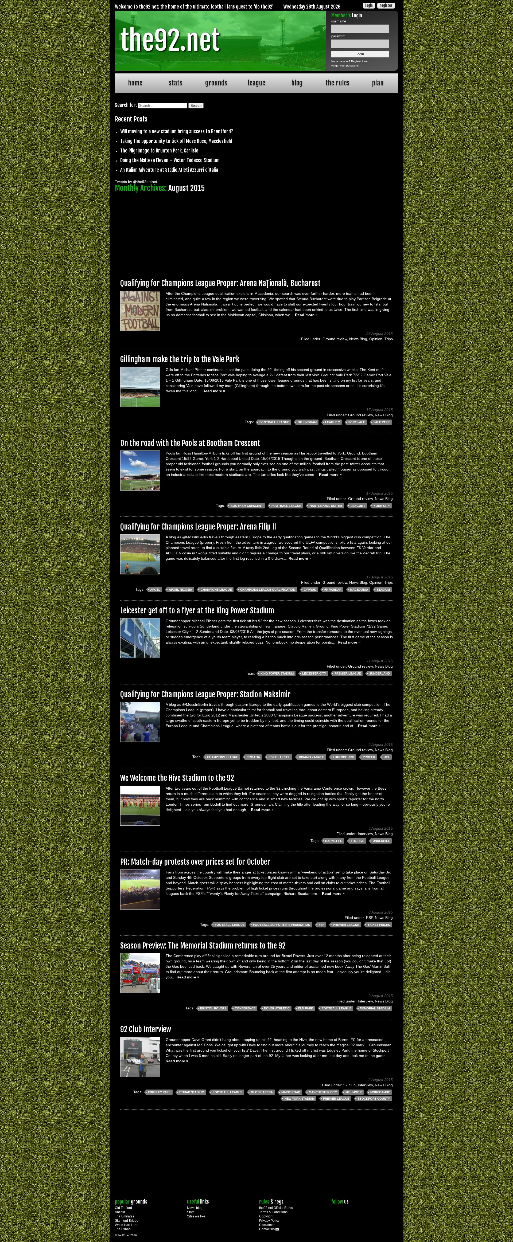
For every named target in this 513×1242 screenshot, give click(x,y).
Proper (369, 757)
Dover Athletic (277, 1008)
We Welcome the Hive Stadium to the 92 (177, 778)
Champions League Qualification (267, 589)
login (369, 5)
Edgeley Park (159, 1092)
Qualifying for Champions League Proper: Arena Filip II (198, 526)
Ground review (334, 339)
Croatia (253, 757)
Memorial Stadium (375, 1008)
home (135, 83)
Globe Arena (262, 1092)
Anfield (120, 1212)
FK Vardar (332, 589)
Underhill (381, 841)
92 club (349, 1085)
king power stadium (277, 673)
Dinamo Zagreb (311, 757)
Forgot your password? (345, 65)
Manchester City (323, 1092)
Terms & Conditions (273, 1212)
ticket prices (379, 924)
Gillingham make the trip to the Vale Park (179, 359)
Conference (245, 1008)
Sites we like (196, 1216)
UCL (387, 757)
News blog (195, 1208)
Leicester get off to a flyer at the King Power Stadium (197, 610)
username (338, 21)
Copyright (266, 1216)
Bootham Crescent (247, 505)
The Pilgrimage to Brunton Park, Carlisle (159, 151)
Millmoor (353, 1092)
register (386, 5)
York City (382, 505)
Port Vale (356, 422)
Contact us (267, 1229)
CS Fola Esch (279, 757)
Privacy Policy (269, 1221)
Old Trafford (123, 1208)
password (338, 36)
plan (378, 83)
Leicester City (314, 673)
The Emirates (124, 1216)
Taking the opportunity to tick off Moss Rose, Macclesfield (176, 141)
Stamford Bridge (126, 1221)
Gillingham (307, 422)
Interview (365, 834)
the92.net (170, 40)
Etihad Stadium (191, 1092)
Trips (388, 339)
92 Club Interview (145, 1029)
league (256, 83)
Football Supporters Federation (281, 924)
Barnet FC (333, 841)
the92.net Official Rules (276, 1208)
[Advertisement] (256, 233)
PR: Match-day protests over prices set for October (195, 862)
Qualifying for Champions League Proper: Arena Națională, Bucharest (220, 283)
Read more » (306, 315)
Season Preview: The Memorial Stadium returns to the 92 (203, 945)
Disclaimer (267, 1225)
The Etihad (123, 1229)
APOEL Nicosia (180, 589)
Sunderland (379, 673)
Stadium (383, 589)
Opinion (375, 339)
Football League (274, 422)
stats (175, 83)
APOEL (155, 589)
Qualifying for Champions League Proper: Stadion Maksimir (205, 694)
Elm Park (305, 1008)
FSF (369, 917)
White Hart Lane (126, 1225)
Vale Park (382, 422)
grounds (216, 83)
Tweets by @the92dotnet (136, 181)
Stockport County (374, 1098)
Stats (190, 1212)
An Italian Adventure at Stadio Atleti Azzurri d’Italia (169, 170)
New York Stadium (299, 1098)
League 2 (332, 422)
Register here (359, 61)
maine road (290, 1092)
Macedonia (359, 589)
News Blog (358, 339)
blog (296, 83)
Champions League (216, 589)
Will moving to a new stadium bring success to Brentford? (176, 131)
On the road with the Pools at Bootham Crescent (190, 443)
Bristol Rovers (213, 1008)
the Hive (357, 841)
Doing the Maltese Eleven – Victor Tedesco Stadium (170, 160)
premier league (348, 673)
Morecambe (380, 1092)
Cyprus (310, 589)
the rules (337, 83)
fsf (321, 924)
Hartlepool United (326, 505)
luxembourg (343, 757)
